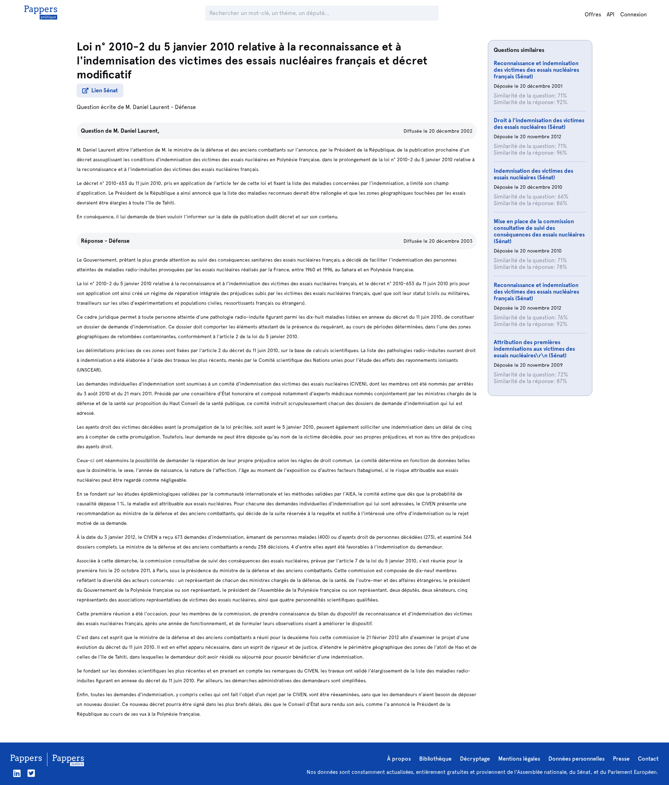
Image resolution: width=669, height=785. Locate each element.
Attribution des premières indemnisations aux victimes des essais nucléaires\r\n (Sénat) (534, 349)
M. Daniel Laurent (147, 107)
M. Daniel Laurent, (136, 130)
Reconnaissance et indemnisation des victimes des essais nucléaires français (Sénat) (536, 70)
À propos (399, 758)
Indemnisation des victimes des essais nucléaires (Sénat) (533, 174)
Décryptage (475, 758)
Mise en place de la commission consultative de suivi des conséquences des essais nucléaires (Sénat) (539, 231)
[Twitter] (31, 773)
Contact (648, 758)
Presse (621, 758)
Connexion (633, 14)
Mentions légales (519, 758)
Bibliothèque (435, 758)
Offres (593, 14)
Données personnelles (576, 758)
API (611, 14)
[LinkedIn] (16, 773)
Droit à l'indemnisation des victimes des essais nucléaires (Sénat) (539, 123)
